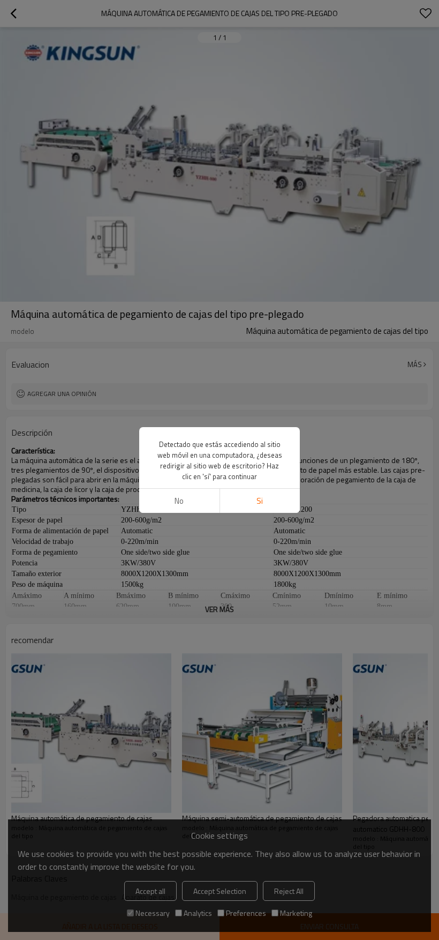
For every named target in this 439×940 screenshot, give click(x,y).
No (179, 501)
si (259, 501)
